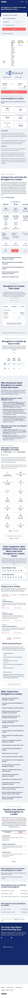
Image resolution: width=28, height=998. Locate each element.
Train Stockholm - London (7, 890)
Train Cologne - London (7, 893)
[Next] (24, 73)
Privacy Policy (18, 987)
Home (2, 918)
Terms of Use (10, 987)
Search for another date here (14, 324)
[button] (8, 21)
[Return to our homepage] (3, 2)
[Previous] (5, 359)
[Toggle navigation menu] (26, 2)
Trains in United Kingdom (16, 918)
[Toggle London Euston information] (25, 838)
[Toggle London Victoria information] (25, 854)
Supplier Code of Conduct (7, 990)
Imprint (3, 987)
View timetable (7, 127)
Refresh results (13, 300)
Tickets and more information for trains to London (12, 877)
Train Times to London (6, 919)
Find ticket (7, 110)
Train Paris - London (6, 909)
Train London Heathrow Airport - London (11, 896)
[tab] (7, 77)
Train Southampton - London (8, 912)
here (25, 332)
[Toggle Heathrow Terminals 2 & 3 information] (25, 846)
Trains (7, 918)
